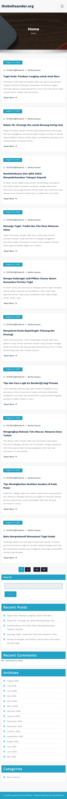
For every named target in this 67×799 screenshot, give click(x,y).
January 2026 (13, 716)
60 (37, 569)
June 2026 (12, 691)
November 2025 (14, 726)
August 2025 (13, 741)
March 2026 (12, 706)
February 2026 (13, 711)
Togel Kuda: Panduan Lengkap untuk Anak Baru (31, 76)
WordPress (27, 795)
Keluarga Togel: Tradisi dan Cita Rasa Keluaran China (32, 634)
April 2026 (12, 701)
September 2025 (15, 736)
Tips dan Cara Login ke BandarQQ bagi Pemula (30, 383)
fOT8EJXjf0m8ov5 (15, 70)
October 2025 (13, 731)
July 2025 (11, 746)
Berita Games (34, 70)
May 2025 (11, 757)
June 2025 (12, 752)
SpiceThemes (57, 795)
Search (7, 577)
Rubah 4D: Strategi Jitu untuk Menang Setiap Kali (33, 125)
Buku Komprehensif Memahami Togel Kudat (29, 536)
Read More (9, 97)
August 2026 (13, 681)
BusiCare (45, 795)
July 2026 (11, 686)
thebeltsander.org (17, 6)
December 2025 (14, 721)
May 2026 (11, 696)
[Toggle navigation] (62, 6)
